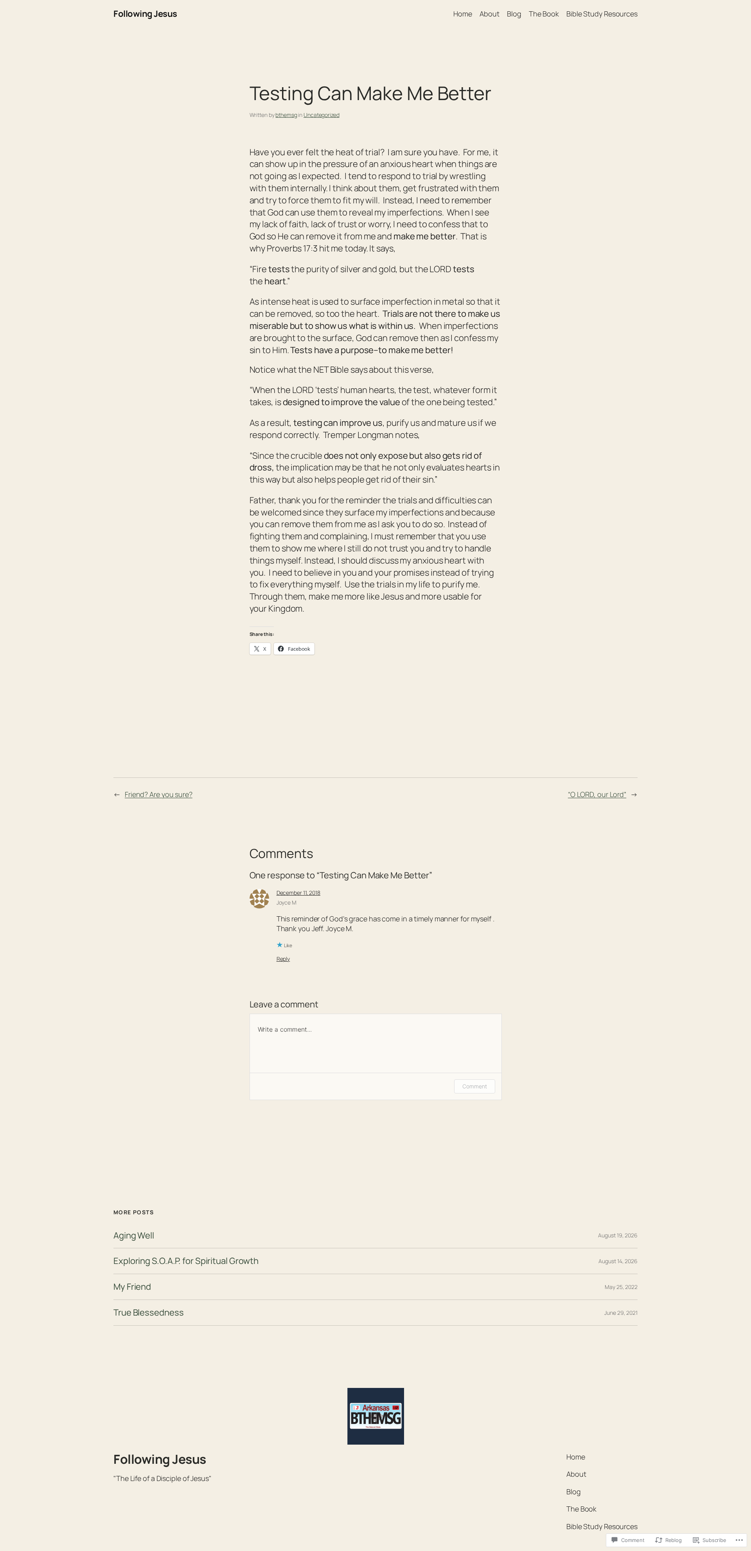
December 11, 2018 (298, 892)
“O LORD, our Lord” (597, 794)
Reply (283, 958)
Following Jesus (145, 14)
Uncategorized (322, 114)
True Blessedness (148, 1313)
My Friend (132, 1287)
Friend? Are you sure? (158, 794)
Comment (474, 1086)
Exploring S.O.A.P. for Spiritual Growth (186, 1261)
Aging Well (133, 1235)
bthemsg (286, 114)
